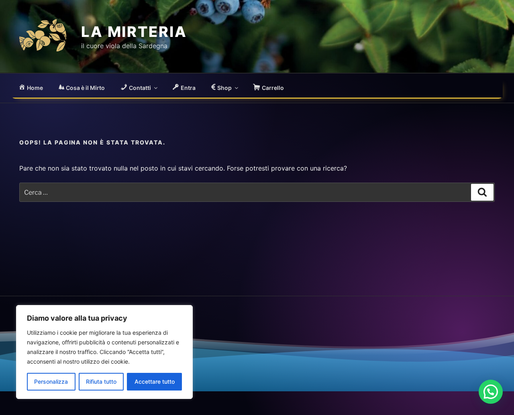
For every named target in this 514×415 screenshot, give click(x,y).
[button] (491, 392)
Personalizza (51, 381)
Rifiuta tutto (101, 381)
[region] (104, 352)
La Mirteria (134, 32)
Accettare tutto (155, 381)
